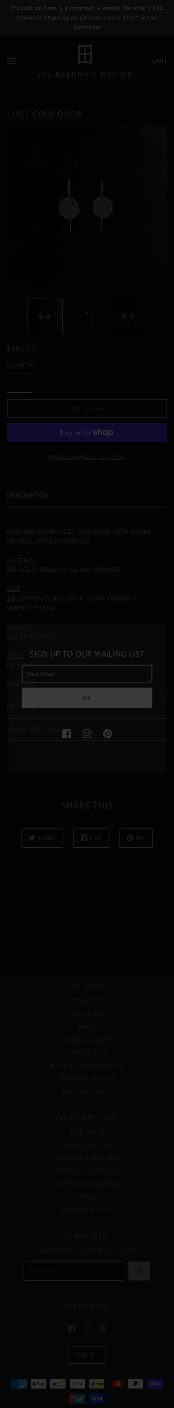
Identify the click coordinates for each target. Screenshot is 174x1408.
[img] (67, 736)
